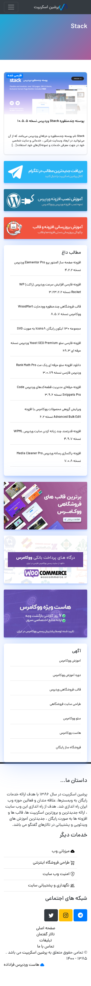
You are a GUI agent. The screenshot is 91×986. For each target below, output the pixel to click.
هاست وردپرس (27, 965)
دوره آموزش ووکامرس (67, 675)
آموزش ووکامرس (70, 661)
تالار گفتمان (45, 935)
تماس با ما (45, 947)
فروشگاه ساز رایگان (68, 747)
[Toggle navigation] (11, 7)
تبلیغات (45, 941)
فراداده (9, 965)
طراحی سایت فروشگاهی (65, 704)
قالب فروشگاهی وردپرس (65, 689)
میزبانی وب (61, 851)
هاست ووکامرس (70, 733)
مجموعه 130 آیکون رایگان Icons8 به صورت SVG (49, 328)
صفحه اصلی (45, 928)
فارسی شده (15, 76)
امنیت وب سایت (57, 874)
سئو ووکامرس (72, 718)
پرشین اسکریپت (46, 7)
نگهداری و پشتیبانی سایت (49, 886)
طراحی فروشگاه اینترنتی (52, 863)
